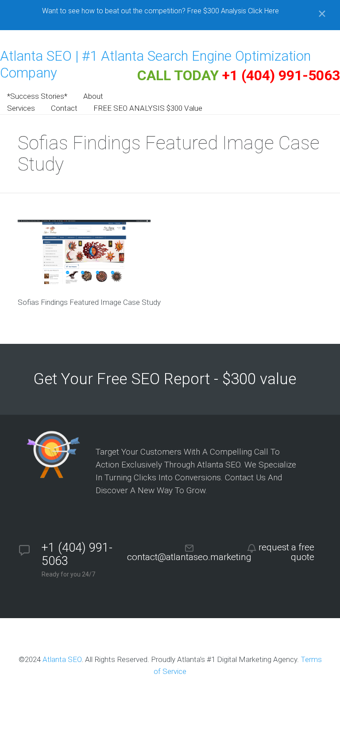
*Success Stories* (37, 96)
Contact (64, 108)
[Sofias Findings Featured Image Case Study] (84, 281)
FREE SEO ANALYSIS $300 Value (147, 108)
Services (21, 108)
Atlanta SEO (61, 659)
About (93, 96)
